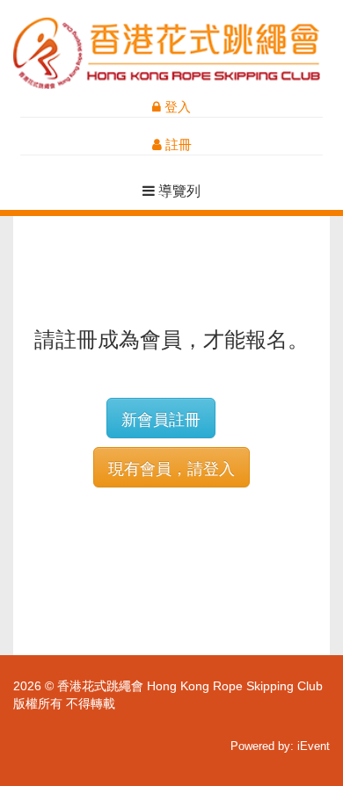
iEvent (313, 746)
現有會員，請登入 (171, 467)
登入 (176, 106)
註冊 (177, 144)
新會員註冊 (161, 418)
